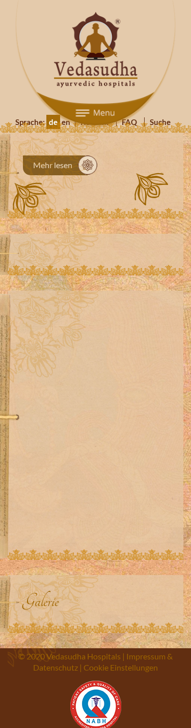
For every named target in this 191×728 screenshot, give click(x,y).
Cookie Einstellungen (121, 667)
